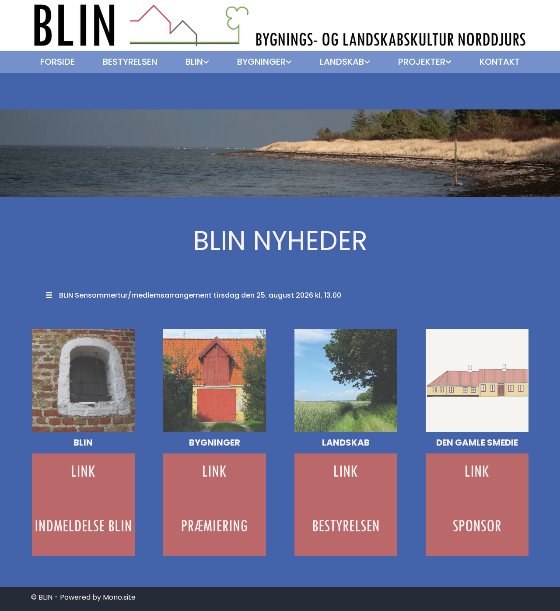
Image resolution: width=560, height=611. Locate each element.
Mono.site (119, 597)
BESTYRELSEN (130, 62)
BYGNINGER (261, 62)
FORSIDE (57, 62)
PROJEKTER (421, 62)
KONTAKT (500, 62)
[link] (197, 62)
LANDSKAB (342, 62)
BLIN (194, 62)
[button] (280, 295)
